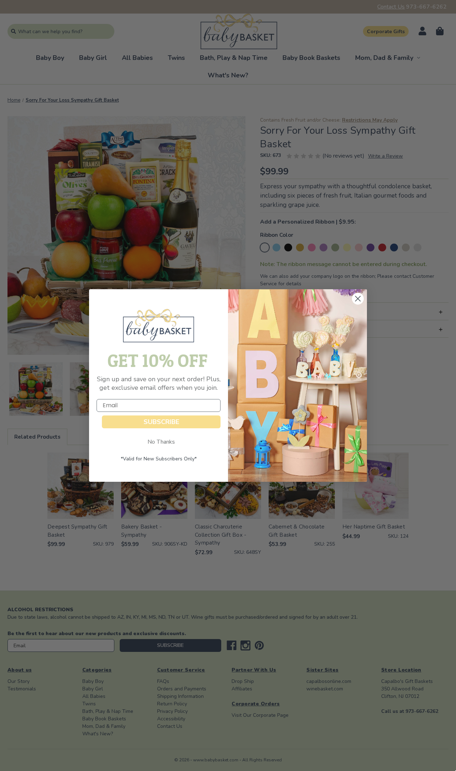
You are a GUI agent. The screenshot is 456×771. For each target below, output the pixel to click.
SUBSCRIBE (161, 422)
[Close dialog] (358, 298)
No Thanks (161, 442)
